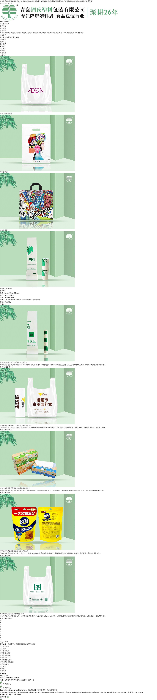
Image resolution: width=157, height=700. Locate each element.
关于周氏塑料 (4, 646)
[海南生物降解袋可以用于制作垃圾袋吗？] (37, 333)
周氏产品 (3, 30)
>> (1, 640)
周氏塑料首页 (4, 24)
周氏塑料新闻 (4, 664)
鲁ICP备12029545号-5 (13, 694)
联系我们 (3, 44)
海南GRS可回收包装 (66, 33)
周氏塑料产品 (4, 651)
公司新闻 (3, 37)
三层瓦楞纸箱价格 (22, 644)
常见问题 (16, 37)
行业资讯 (9, 37)
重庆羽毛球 (11, 644)
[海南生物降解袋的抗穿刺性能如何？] (37, 584)
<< (1, 620)
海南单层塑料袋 (16, 33)
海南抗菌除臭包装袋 (52, 33)
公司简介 (3, 28)
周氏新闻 (3, 35)
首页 (1, 302)
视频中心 (3, 42)
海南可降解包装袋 (39, 33)
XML (55, 690)
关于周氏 (3, 26)
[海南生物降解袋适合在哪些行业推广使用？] (37, 521)
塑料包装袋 (32, 644)
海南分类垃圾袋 (5, 33)
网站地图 (50, 690)
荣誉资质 (3, 39)
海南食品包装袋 (27, 33)
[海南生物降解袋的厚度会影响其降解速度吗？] (37, 459)
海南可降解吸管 (78, 33)
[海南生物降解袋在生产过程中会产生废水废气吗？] (37, 396)
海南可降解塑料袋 (30, 1)
